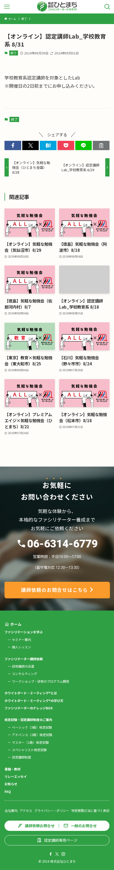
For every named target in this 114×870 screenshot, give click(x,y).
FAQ (8, 791)
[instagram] (63, 854)
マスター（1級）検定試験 (30, 742)
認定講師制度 (21, 757)
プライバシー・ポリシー (51, 810)
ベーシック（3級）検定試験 (32, 727)
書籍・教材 (12, 769)
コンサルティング (24, 673)
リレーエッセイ (16, 776)
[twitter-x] (57, 854)
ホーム (15, 624)
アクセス (26, 810)
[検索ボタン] (107, 6)
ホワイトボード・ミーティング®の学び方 (34, 700)
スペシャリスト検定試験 (29, 749)
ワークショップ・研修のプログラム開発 (40, 681)
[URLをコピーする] (101, 145)
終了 (13, 53)
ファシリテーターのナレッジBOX (29, 708)
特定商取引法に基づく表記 (90, 810)
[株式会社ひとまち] (57, 6)
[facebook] (50, 854)
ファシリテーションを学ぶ (24, 632)
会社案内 (11, 810)
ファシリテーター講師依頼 (24, 659)
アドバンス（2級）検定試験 (32, 734)
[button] (13, 145)
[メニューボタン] (7, 6)
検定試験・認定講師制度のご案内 (28, 719)
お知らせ (11, 783)
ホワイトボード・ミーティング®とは (31, 693)
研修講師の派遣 (23, 666)
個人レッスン (21, 647)
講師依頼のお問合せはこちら (54, 589)
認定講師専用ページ (60, 840)
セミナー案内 (21, 639)
